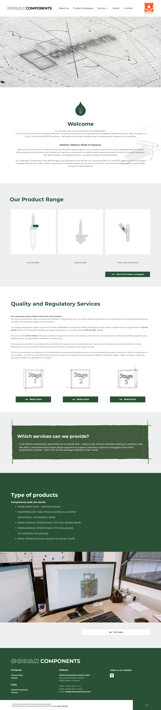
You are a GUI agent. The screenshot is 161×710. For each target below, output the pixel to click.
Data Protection (62, 706)
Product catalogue (83, 8)
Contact (128, 8)
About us (64, 8)
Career (116, 8)
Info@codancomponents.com (78, 692)
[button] (147, 705)
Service (101, 8)
